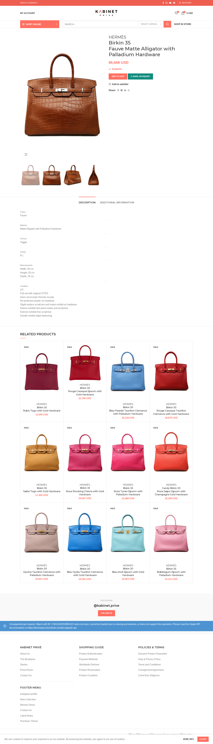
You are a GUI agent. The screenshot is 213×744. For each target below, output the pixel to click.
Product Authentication (90, 653)
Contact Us (26, 675)
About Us (25, 653)
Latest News (26, 715)
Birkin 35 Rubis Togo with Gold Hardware (41, 407)
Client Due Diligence (149, 675)
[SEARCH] (167, 24)
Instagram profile (28, 694)
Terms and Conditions (149, 664)
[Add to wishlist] (59, 348)
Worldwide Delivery (89, 664)
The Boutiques (27, 659)
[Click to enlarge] (26, 154)
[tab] (87, 201)
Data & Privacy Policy (149, 659)
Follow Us (106, 613)
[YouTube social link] (170, 3)
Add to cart (118, 76)
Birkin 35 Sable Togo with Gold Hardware (41, 488)
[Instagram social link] (166, 3)
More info (188, 739)
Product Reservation (89, 670)
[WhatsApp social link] (128, 90)
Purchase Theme (29, 721)
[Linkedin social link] (125, 90)
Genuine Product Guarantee (152, 653)
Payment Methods (88, 659)
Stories (23, 664)
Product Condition (88, 675)
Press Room (26, 670)
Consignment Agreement (151, 670)
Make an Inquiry (141, 76)
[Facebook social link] (163, 3)
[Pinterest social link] (174, 3)
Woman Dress (27, 705)
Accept (203, 739)
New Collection (28, 699)
